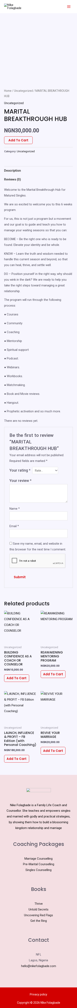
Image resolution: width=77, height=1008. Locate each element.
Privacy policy (38, 994)
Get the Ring (38, 921)
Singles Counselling (38, 870)
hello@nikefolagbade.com (38, 966)
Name (14, 508)
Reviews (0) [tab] (12, 179)
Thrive (38, 904)
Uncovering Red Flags (38, 915)
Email (14, 526)
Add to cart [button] (16, 678)
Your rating (19, 470)
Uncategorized (23, 90)
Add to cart (18, 140)
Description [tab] (12, 170)
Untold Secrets (38, 909)
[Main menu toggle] (68, 6)
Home (7, 90)
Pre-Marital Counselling (38, 864)
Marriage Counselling (38, 858)
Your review (20, 480)
